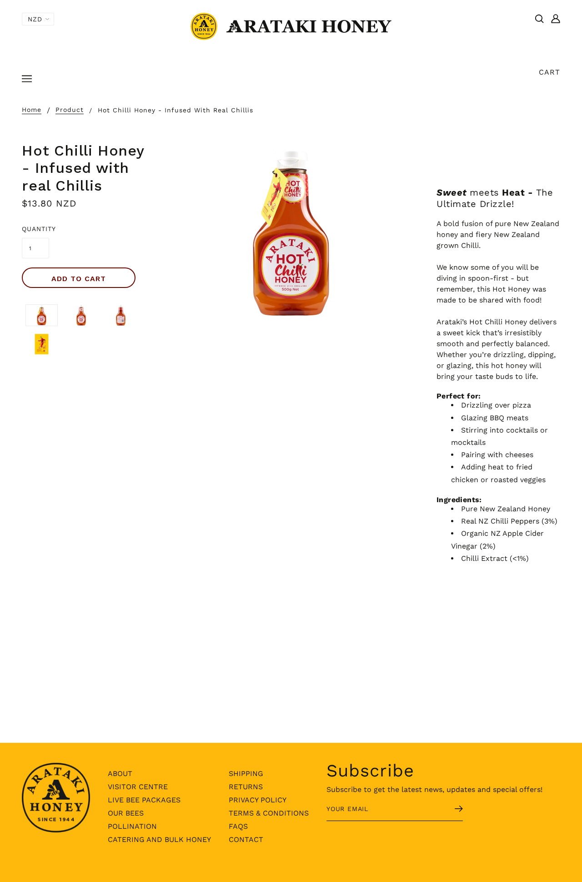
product (69, 109)
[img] (539, 18)
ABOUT (120, 773)
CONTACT (246, 839)
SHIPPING (246, 773)
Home (31, 109)
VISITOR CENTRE (138, 786)
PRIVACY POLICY (257, 800)
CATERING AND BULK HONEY (159, 839)
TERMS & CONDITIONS (269, 813)
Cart (549, 72)
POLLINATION (132, 826)
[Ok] (448, 809)
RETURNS (246, 786)
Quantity (35, 228)
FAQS (238, 826)
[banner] (291, 25)
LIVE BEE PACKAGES (144, 800)
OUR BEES (126, 813)
